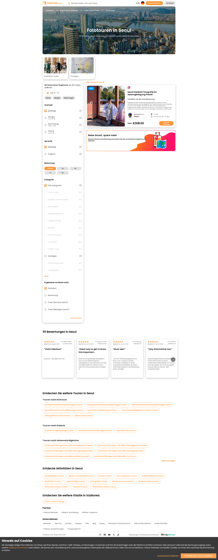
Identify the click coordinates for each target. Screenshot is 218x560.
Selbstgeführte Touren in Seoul (57, 415)
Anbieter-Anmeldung (70, 512)
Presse (102, 523)
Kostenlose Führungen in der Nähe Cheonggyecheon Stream (122, 445)
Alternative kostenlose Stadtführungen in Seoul (151, 405)
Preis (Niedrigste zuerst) (58, 309)
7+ (50, 173)
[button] (55, 67)
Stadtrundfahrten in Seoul (153, 476)
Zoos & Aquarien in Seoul (126, 476)
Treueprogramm (74, 529)
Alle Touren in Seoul (95, 82)
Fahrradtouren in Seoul (126, 430)
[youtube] (109, 534)
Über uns (58, 523)
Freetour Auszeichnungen (53, 529)
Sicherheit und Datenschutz (119, 523)
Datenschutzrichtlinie (18, 547)
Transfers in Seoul (80, 487)
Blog (94, 523)
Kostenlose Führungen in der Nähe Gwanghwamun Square (69, 445)
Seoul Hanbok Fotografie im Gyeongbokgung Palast (142, 93)
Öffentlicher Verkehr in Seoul (104, 487)
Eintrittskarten (65, 235)
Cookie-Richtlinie (160, 523)
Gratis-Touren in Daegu (54, 501)
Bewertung (53, 295)
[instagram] (100, 534)
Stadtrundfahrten (65, 214)
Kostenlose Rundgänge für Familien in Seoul (140, 410)
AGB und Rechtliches (142, 523)
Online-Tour (65, 249)
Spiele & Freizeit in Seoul (148, 481)
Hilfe (87, 523)
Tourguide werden (154, 3)
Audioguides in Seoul (98, 481)
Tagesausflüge (65, 221)
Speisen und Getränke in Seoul (81, 476)
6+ (63, 173)
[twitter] (113, 534)
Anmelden (169, 3)
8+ (75, 168)
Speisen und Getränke (65, 199)
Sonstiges (65, 256)
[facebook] (104, 534)
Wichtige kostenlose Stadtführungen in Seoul (63, 405)
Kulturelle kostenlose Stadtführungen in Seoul (64, 410)
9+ (63, 168)
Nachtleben (65, 207)
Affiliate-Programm (90, 512)
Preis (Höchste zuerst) (58, 302)
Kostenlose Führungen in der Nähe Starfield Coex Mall (67, 456)
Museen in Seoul (105, 476)
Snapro (136, 116)
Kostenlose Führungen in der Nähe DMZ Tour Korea (115, 456)
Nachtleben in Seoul (53, 481)
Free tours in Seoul (92, 10)
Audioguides (65, 270)
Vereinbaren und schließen (198, 555)
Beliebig (50, 168)
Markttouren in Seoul (84, 415)
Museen (65, 228)
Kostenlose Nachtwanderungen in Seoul (95, 430)
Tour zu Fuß (65, 192)
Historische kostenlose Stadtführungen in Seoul (107, 405)
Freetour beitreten (50, 512)
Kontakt (68, 523)
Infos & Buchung (166, 123)
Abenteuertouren (65, 263)
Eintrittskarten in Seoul (54, 476)
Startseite (50, 10)
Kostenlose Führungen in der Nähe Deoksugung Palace (120, 451)
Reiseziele (47, 523)
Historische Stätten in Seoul (56, 487)
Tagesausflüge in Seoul (75, 481)
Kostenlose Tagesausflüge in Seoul (59, 430)
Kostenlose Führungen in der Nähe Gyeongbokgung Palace (69, 451)
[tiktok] (118, 534)
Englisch (65, 154)
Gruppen (78, 523)
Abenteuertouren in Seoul (123, 481)
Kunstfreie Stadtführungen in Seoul (102, 410)
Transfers (65, 242)
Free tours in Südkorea (69, 10)
